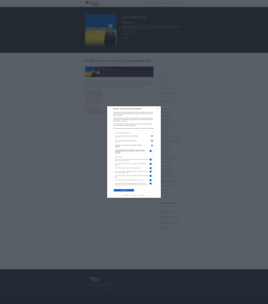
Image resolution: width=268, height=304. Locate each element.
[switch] (151, 136)
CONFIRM (124, 190)
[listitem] (134, 133)
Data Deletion (126, 195)
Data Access (134, 195)
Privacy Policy (142, 195)
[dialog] (134, 152)
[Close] (158, 109)
